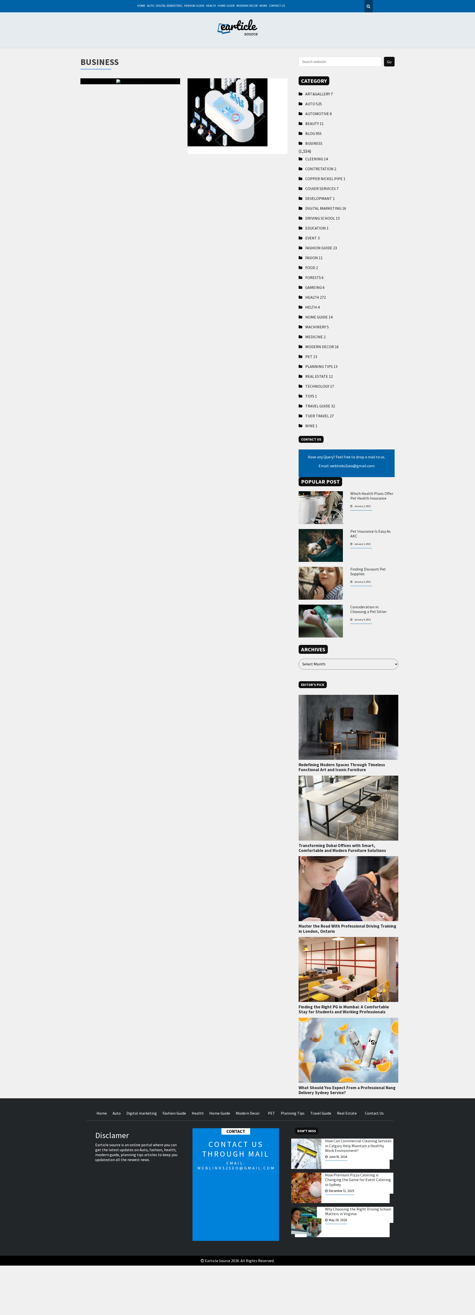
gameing (315, 287)
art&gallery (319, 93)
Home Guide (226, 5)
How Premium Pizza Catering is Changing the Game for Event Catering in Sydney (358, 1180)
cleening (316, 158)
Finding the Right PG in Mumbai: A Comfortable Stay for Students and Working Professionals (344, 1009)
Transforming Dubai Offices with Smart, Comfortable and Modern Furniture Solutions (342, 848)
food (311, 267)
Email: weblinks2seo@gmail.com (347, 465)
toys (311, 396)
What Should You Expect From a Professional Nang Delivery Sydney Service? (347, 1090)
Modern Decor (247, 5)
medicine (315, 336)
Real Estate (319, 376)
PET (311, 356)
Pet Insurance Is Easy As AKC (370, 533)
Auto (150, 5)
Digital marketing (169, 5)
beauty (314, 123)
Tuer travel (319, 415)
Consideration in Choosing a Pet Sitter (368, 609)
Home (141, 5)
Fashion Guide (194, 5)
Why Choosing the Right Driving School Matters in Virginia (358, 1211)
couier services (321, 188)
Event (312, 237)
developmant (320, 198)
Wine (311, 425)
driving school (322, 218)
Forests (314, 277)
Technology (319, 386)
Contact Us (277, 5)
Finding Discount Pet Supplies (368, 571)
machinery (317, 326)
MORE (263, 5)
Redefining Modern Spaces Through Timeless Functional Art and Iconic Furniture (342, 767)
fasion (314, 257)
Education (317, 228)
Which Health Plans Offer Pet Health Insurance (371, 496)
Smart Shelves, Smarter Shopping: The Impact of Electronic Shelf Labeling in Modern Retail (130, 112)
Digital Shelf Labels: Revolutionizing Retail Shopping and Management (237, 109)
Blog (313, 133)
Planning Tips (321, 366)
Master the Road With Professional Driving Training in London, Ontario (347, 928)
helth (312, 307)
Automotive (318, 113)
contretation (320, 168)
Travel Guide (320, 405)
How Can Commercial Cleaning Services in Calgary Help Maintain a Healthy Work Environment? (358, 1146)
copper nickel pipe (325, 178)
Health (211, 5)
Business (313, 143)
